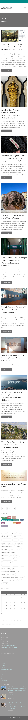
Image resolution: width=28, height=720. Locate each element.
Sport (14, 523)
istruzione (13, 552)
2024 (10, 621)
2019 (7, 624)
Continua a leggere (7, 70)
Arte (9, 533)
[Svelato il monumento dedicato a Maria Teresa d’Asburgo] (14, 198)
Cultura (14, 517)
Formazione (16, 520)
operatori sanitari (6, 565)
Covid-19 (15, 540)
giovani (11, 549)
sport (3, 574)
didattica (4, 543)
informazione (5, 552)
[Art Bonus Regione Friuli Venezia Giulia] (14, 475)
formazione (17, 546)
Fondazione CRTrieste (7, 520)
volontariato (5, 584)
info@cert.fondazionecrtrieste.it (10, 647)
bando (3, 537)
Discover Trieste (12, 543)
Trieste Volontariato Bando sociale (10, 577)
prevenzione (15, 565)
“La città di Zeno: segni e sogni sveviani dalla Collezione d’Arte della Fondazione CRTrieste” (12, 47)
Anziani (9, 517)
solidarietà (20, 571)
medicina (17, 555)
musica (15, 562)
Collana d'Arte (17, 537)
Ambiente (4, 517)
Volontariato (5, 526)
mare (11, 555)
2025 (7, 621)
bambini (19, 533)
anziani (4, 533)
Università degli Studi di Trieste (9, 580)
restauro (22, 565)
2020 (3, 624)
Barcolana (9, 537)
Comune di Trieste (6, 540)
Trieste (13, 574)
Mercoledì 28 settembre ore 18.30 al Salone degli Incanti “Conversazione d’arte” (13, 310)
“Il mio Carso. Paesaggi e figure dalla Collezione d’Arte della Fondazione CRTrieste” (12, 445)
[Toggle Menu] (25, 8)
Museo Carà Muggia (7, 562)
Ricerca (22, 520)
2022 (18, 621)
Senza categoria (8, 523)
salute (3, 568)
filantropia (20, 543)
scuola (14, 568)
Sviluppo (19, 523)
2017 (14, 624)
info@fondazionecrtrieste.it (10, 645)
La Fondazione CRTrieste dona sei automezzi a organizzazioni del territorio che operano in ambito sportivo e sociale (17, 688)
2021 (21, 621)
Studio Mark (11, 718)
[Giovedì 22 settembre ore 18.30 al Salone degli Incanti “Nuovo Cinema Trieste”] (14, 344)
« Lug (2, 613)
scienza (8, 568)
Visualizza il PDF (5, 656)
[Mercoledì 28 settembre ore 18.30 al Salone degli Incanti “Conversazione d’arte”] (14, 296)
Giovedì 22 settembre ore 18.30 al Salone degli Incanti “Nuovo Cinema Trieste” (13, 358)
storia (8, 574)
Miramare (4, 559)
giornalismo (5, 549)
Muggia (18, 559)
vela (20, 580)
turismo (22, 577)
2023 (14, 621)
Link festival (5, 555)
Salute (3, 523)
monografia (11, 559)
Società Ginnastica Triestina (8, 571)
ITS (18, 552)
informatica (18, 549)
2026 (3, 621)
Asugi (13, 533)
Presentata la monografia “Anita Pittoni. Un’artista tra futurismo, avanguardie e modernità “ (13, 158)
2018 (10, 624)
